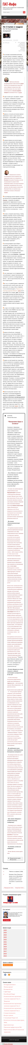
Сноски (5, 868)
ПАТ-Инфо (9, 4)
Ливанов (20, 46)
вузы (19, 42)
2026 (5, 930)
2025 (5, 932)
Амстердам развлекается (10, 984)
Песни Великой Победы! (9, 994)
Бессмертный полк (8, 989)
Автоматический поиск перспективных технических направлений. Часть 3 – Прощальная (12, 999)
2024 (5, 935)
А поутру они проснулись (9, 1013)
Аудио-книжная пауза (9, 1025)
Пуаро (23, 50)
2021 (5, 942)
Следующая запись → (20, 887)
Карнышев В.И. (9, 40)
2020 (5, 944)
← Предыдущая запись (8, 887)
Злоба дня (7, 42)
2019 (5, 946)
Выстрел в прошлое (8, 1015)
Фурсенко (22, 49)
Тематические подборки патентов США (13, 1027)
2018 (5, 949)
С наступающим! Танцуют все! (11, 1017)
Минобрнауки (22, 44)
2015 (5, 956)
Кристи (20, 50)
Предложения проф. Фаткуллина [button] (15, 859)
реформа (23, 42)
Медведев (22, 47)
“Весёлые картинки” (8, 987)
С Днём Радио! (7, 991)
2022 (5, 939)
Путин (23, 46)
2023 (5, 937)
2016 (5, 953)
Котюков (23, 48)
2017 (5, 951)
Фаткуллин (22, 43)
